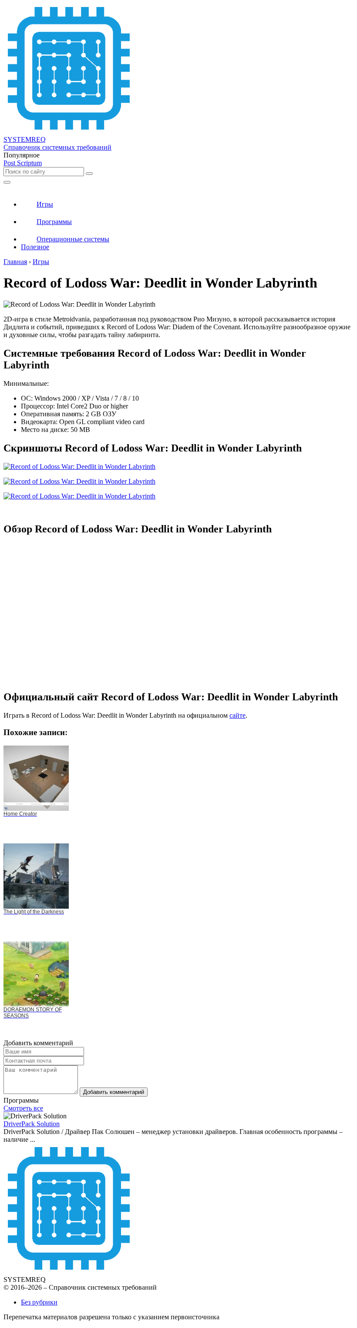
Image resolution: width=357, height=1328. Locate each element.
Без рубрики (39, 1302)
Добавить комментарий (113, 1092)
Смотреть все (23, 1108)
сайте (237, 715)
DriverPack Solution (31, 1123)
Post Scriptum (22, 163)
